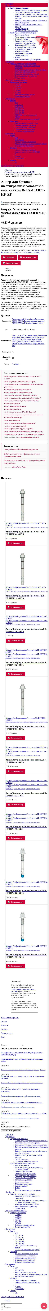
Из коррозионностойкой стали (26, 123)
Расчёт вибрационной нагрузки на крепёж (18, 429)
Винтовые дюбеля (22, 35)
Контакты (5, 1025)
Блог (3, 1037)
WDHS (17, 117)
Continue (17, 1130)
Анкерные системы (31, 252)
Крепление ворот (27, 337)
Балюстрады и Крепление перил (24, 335)
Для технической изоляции (16, 80)
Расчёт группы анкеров (12, 420)
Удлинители (19, 158)
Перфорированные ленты (25, 94)
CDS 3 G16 (19, 105)
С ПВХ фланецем (21, 29)
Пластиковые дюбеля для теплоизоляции (30, 70)
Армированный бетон (20, 319)
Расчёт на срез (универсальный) (15, 426)
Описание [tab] (9, 268)
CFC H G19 (19, 109)
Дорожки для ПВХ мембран (25, 45)
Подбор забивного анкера (13, 417)
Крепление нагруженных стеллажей (28, 338)
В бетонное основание (23, 53)
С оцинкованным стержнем (25, 125)
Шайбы (17, 57)
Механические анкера (9, 252)
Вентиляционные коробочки (26, 76)
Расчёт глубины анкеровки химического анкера (20, 395)
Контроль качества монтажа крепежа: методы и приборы (20, 1118)
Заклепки (14, 121)
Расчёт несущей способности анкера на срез (19, 382)
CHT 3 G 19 (19, 111)
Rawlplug (15, 364)
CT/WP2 (18, 90)
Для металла (10, 99)
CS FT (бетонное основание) (26, 115)
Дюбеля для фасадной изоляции (23, 64)
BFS (16, 103)
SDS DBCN (19, 140)
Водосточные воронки (19, 8)
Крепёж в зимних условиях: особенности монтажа (17, 1107)
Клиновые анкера (27, 527)
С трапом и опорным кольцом (26, 31)
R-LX (37, 250)
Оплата (4, 1021)
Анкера (43, 250)
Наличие (4, 1029)
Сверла (13, 160)
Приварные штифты (18, 82)
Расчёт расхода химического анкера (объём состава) (22, 398)
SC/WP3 (18, 92)
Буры (12, 136)
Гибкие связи (20, 78)
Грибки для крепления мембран (23, 33)
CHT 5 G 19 (19, 113)
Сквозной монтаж (25, 344)
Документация (6, 1033)
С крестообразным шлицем (25, 150)
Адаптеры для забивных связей (27, 74)
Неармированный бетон (33, 323)
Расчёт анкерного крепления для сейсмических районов (23, 415)
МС (16, 162)
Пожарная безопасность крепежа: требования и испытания (20, 1096)
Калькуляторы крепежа (10, 1018)
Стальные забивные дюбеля (25, 72)
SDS (16, 138)
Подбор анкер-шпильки (12, 404)
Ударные (18, 156)
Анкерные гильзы (22, 51)
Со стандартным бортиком (25, 127)
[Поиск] (2, 1309)
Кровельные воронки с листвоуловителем (31, 14)
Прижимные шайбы (22, 96)
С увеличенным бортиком (25, 129)
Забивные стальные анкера (25, 43)
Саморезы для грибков (23, 41)
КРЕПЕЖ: (9, 4)
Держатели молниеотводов (25, 47)
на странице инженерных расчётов (28, 437)
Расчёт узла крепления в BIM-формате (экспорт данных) (23, 431)
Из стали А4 (9, 624)
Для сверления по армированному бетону (31, 144)
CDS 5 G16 (19, 107)
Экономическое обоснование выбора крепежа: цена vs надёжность (23, 1070)
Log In (7, 1301)
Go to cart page (7, 1130)
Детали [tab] (8, 270)
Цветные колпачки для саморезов (28, 59)
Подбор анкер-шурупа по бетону (15, 406)
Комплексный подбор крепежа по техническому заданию (24, 434)
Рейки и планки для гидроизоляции (29, 37)
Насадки (13, 148)
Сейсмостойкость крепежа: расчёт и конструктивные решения (22, 1083)
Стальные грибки (21, 39)
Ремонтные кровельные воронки (27, 12)
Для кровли (9, 6)
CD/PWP (18, 84)
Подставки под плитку (23, 49)
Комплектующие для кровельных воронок (31, 10)
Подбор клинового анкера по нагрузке (17, 389)
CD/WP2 (18, 86)
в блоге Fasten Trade (19, 467)
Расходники (10, 133)
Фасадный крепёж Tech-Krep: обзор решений (21, 450)
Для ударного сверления (24, 146)
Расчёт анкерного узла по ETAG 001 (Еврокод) (20, 412)
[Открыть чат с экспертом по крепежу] (44, 1306)
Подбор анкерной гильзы (12, 409)
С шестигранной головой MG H (27, 152)
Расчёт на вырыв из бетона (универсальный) (19, 423)
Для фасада (9, 62)
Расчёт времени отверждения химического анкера (21, 401)
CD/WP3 (18, 88)
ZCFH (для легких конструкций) (27, 119)
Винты (13, 101)
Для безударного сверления (25, 142)
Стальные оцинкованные (24, 131)
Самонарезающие (21, 55)
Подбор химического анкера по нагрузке (18, 392)
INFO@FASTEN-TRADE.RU (12, 166)
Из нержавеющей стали (13, 527)
